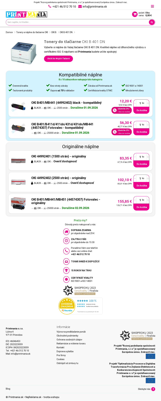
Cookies (60, 359)
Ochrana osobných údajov (69, 339)
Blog (8, 388)
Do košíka (142, 110)
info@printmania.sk (20, 354)
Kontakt (60, 347)
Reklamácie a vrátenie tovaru (71, 343)
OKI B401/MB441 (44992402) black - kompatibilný (66, 103)
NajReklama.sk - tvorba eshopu (42, 397)
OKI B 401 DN (66, 32)
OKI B (53, 32)
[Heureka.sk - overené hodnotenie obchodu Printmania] (80, 305)
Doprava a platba (65, 351)
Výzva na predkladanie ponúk (71, 331)
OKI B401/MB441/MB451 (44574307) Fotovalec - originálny (65, 201)
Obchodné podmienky (67, 335)
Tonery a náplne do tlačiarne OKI (32, 32)
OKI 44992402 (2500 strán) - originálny (58, 178)
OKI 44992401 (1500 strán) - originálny (58, 156)
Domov (9, 32)
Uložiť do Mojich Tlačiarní (58, 58)
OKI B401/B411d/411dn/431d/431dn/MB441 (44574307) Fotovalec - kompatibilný (62, 126)
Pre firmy (61, 355)
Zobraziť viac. (121, 2)
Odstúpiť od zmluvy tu (67, 363)
